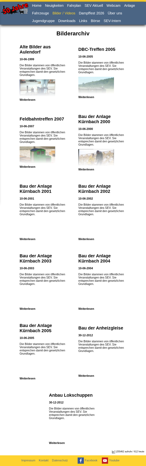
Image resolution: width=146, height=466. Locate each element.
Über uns (115, 13)
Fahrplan (74, 5)
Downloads (66, 21)
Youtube (114, 460)
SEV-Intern (112, 21)
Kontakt (43, 460)
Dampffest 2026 (91, 13)
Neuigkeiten (54, 5)
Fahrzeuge (40, 13)
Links (83, 21)
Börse (95, 21)
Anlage (129, 5)
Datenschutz (60, 460)
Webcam (113, 5)
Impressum (28, 460)
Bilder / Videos (64, 13)
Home (36, 5)
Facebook (91, 460)
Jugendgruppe (43, 21)
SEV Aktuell (94, 5)
